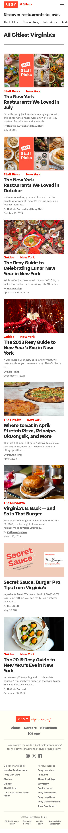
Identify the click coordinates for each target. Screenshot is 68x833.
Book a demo (45, 788)
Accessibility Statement (55, 822)
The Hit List (11, 22)
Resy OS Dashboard (49, 801)
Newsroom (48, 728)
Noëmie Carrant (16, 126)
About (15, 728)
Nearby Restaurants (15, 770)
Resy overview (46, 770)
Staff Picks (12, 91)
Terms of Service (27, 822)
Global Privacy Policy (12, 822)
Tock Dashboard (47, 806)
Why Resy (43, 783)
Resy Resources (47, 792)
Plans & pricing (46, 779)
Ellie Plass (13, 371)
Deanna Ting (14, 288)
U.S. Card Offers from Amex (16, 794)
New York (33, 91)
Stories (8, 779)
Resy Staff (37, 126)
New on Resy (31, 22)
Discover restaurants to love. (32, 15)
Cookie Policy (39, 822)
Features (43, 774)
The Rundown (14, 503)
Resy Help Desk (46, 797)
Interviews (50, 22)
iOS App (34, 734)
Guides (9, 257)
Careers (30, 728)
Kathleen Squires (17, 532)
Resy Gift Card (12, 774)
